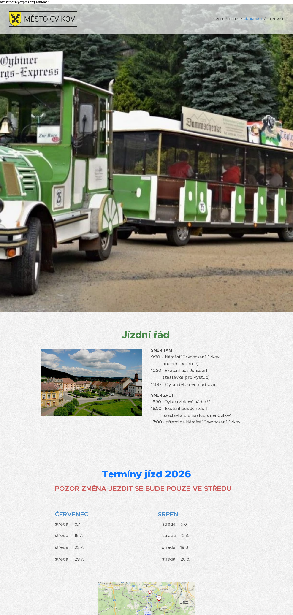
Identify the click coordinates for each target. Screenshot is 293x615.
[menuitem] (219, 19)
